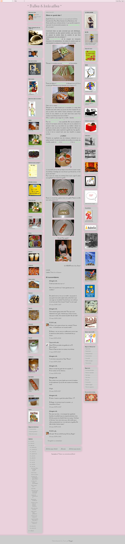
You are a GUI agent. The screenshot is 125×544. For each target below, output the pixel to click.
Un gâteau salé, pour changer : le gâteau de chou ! (34, 478)
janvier (32, 528)
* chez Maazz (87, 375)
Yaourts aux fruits (34, 474)
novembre (33, 449)
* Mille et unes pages (89, 360)
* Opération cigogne (88, 384)
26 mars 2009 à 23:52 (55, 436)
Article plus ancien (74, 449)
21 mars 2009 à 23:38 (55, 362)
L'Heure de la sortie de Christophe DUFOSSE (34, 492)
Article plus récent (51, 449)
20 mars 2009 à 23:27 (55, 304)
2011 (31, 441)
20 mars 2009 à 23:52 (55, 318)
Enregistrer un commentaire (55, 441)
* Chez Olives (87, 377)
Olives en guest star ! (53, 15)
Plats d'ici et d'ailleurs (56, 272)
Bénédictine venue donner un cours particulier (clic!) (62, 19)
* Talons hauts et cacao (33, 434)
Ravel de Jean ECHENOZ (34, 500)
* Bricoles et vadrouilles (89, 372)
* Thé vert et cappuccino (89, 387)
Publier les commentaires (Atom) (67, 454)
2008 (31, 530)
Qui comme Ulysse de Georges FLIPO (34, 469)
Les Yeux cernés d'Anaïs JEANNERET (34, 482)
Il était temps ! (34, 472)
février (32, 526)
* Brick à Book (87, 351)
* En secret (87, 379)
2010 (31, 443)
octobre (32, 451)
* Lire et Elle (87, 358)
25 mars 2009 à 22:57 (55, 407)
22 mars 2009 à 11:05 (55, 373)
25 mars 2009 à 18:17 (55, 391)
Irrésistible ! (33, 488)
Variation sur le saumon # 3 (34, 516)
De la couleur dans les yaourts (34, 509)
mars (32, 466)
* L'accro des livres (88, 356)
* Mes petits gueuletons (33, 431)
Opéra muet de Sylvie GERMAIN (34, 512)
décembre (33, 447)
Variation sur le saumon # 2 (34, 523)
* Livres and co (88, 382)
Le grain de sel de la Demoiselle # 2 (34, 520)
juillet (32, 458)
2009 (31, 445)
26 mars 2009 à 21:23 (55, 427)
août (32, 456)
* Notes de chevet (88, 363)
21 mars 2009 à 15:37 (55, 352)
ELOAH (51, 322)
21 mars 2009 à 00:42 (55, 338)
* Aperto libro (87, 348)
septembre (33, 453)
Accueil (63, 449)
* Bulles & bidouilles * (44, 6)
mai (32, 462)
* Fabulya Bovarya (88, 353)
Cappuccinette (52, 342)
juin (32, 460)
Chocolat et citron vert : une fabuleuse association (34, 504)
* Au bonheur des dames (89, 370)
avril (32, 464)
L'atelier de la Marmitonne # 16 (34, 496)
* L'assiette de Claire (32, 429)
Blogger (71, 541)
